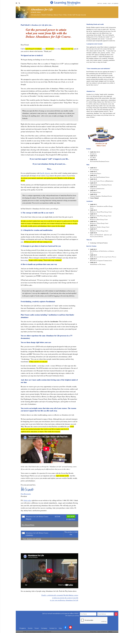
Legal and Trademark (102, 631)
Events (30, 628)
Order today (27, 500)
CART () (99, 3)
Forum (37, 628)
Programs (22, 628)
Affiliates (110, 631)
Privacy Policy (93, 631)
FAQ (64, 15)
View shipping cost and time (32, 539)
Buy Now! (70, 516)
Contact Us (53, 628)
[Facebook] (65, 628)
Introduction (35, 15)
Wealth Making (47, 15)
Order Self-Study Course (77, 15)
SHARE (105, 3)
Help (60, 628)
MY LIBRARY (115, 3)
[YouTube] (70, 628)
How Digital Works (28, 525)
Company (44, 628)
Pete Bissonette (26, 494)
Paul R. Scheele (45, 173)
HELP (109, 3)
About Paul (58, 15)
